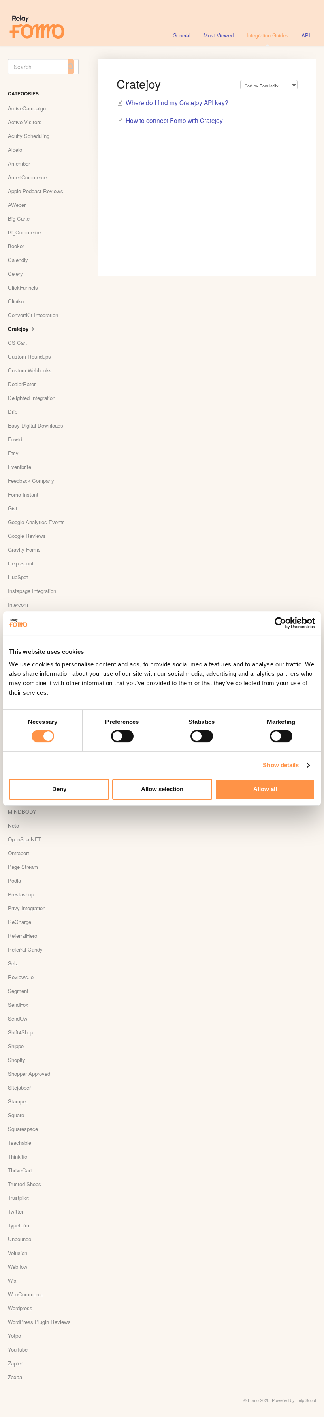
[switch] (122, 736)
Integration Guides (267, 35)
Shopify (16, 1060)
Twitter (15, 1211)
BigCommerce (24, 232)
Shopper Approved (29, 1073)
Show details (281, 765)
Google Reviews (27, 535)
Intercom (18, 604)
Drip (12, 411)
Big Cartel (19, 218)
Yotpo (14, 1335)
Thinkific (17, 1156)
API (305, 35)
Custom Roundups (29, 356)
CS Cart (17, 342)
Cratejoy (19, 329)
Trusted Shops (24, 1184)
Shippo (16, 1046)
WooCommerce (25, 1294)
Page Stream (23, 866)
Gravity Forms (24, 549)
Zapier (15, 1363)
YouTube (18, 1349)
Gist (12, 508)
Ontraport (18, 853)
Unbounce (19, 1239)
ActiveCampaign (27, 108)
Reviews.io (21, 977)
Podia (14, 880)
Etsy (13, 453)
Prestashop (21, 894)
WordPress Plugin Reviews (39, 1322)
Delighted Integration (31, 398)
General (181, 35)
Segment (18, 991)
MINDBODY (22, 811)
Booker (16, 246)
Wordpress (20, 1308)
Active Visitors (24, 122)
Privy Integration (26, 908)
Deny (59, 789)
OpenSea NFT (24, 839)
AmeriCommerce (27, 177)
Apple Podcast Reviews (35, 191)
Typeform (18, 1225)
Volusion (17, 1253)
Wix (12, 1280)
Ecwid (15, 439)
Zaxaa (15, 1377)
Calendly (18, 260)
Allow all (265, 789)
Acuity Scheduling (28, 135)
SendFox (18, 1004)
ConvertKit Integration (33, 315)
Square (16, 1115)
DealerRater (22, 384)
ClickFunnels (23, 287)
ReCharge (19, 922)
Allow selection (162, 789)
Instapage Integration (32, 591)
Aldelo (15, 149)
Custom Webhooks (30, 370)
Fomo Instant (23, 494)
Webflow (18, 1266)
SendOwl (18, 1018)
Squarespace (23, 1128)
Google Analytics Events (36, 522)
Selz (13, 963)
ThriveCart (20, 1170)
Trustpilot (18, 1197)
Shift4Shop (20, 1032)
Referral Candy (25, 949)
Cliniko (16, 301)
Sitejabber (19, 1087)
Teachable (19, 1142)
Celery (15, 273)
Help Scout (21, 563)
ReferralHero (22, 935)
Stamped (18, 1101)
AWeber (17, 204)
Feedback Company (31, 480)
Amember (19, 163)
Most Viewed (218, 35)
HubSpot (18, 577)
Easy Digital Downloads (35, 425)
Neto (13, 825)
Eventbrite (19, 466)
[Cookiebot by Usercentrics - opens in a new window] (280, 623)
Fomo (253, 1400)
